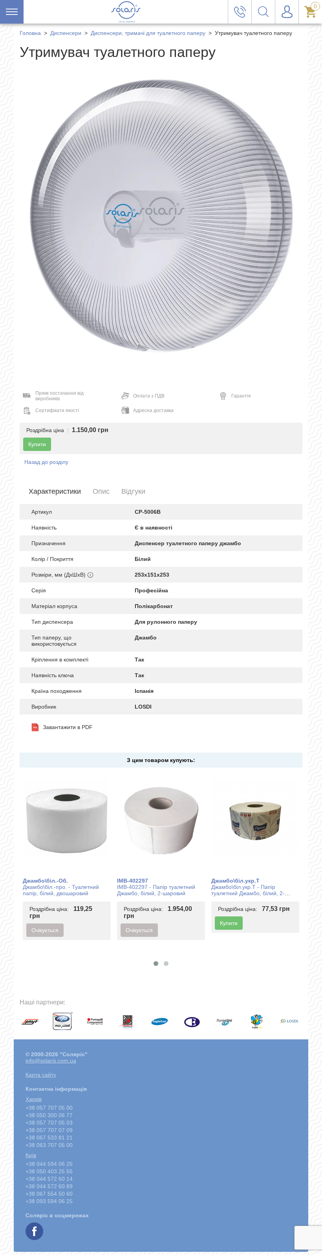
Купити (229, 923)
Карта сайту (41, 1075)
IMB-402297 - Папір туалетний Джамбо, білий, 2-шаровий (156, 890)
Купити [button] (37, 444)
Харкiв (34, 1099)
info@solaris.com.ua (51, 1060)
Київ (31, 1155)
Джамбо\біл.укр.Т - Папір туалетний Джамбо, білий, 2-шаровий (248, 893)
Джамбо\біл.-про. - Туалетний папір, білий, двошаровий (61, 890)
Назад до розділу (46, 462)
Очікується (45, 930)
